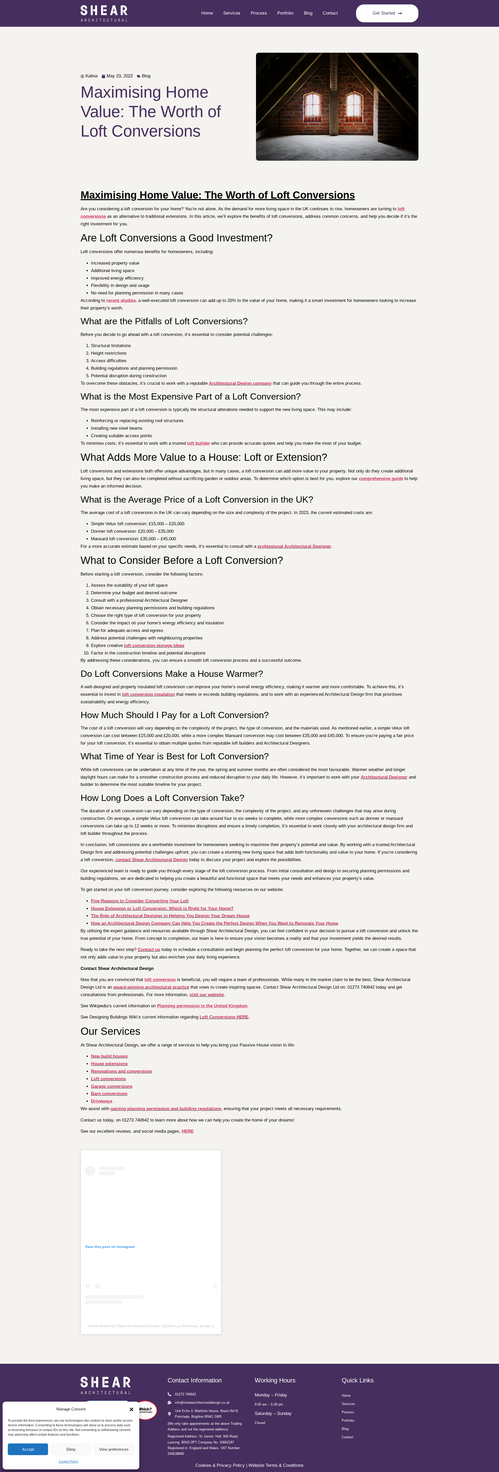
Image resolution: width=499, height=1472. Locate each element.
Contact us (149, 949)
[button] (131, 1409)
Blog (308, 13)
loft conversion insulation (148, 694)
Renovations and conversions (121, 1071)
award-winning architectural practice (151, 987)
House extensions (109, 1063)
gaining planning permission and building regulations (165, 1108)
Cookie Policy (68, 1461)
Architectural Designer (384, 777)
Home (207, 13)
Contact (330, 13)
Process (259, 13)
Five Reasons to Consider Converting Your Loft (140, 901)
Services (231, 13)
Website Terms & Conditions (276, 1465)
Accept (28, 1449)
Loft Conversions (217, 1017)
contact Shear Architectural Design (151, 859)
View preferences (114, 1449)
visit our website (206, 994)
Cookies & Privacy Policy (220, 1465)
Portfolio (285, 13)
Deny (71, 1449)
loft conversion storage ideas (154, 645)
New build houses (109, 1056)
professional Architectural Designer (294, 546)
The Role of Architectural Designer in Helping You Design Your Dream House (170, 915)
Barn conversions (109, 1093)
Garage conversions (111, 1086)
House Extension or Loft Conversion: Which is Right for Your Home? (162, 908)
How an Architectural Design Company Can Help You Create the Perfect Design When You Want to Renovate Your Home (214, 923)
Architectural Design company (240, 383)
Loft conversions (108, 1078)
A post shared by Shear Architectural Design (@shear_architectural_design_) (151, 1326)
